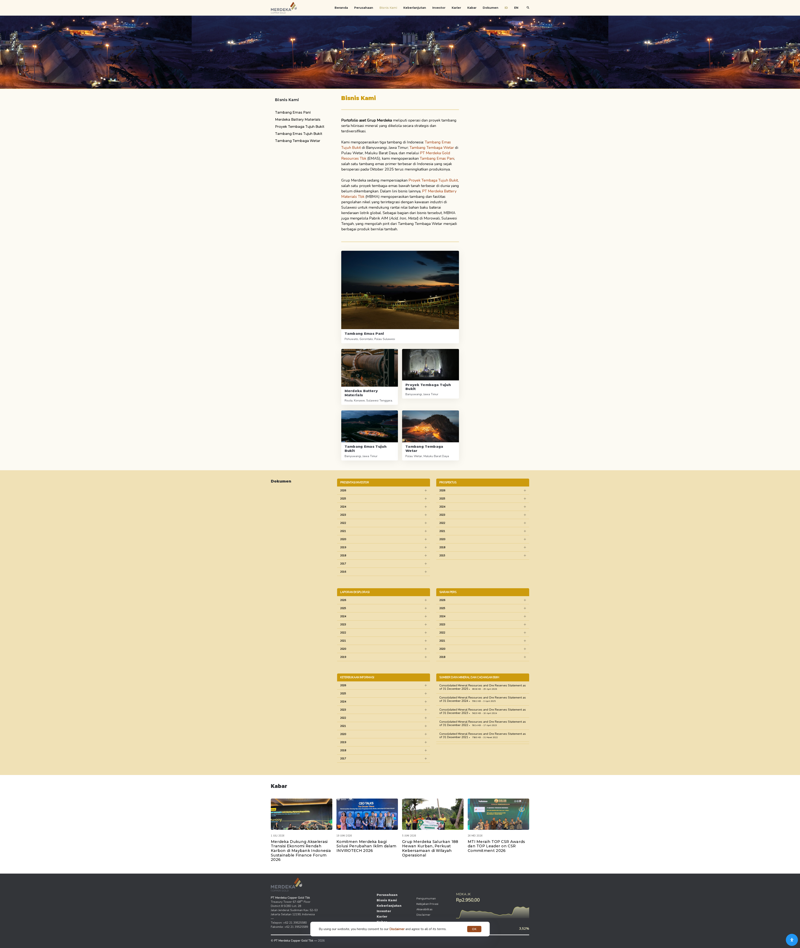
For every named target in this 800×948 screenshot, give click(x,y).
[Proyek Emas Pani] (400, 297)
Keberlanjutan (414, 8)
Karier (456, 8)
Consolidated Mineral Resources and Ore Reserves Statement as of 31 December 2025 (482, 687)
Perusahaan (363, 8)
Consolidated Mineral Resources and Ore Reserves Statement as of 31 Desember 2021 (482, 735)
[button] (528, 7)
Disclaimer (423, 914)
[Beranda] (286, 885)
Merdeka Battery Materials (297, 120)
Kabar (471, 8)
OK (474, 929)
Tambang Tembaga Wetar (297, 141)
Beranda (341, 8)
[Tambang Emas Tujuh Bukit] (369, 435)
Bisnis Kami (388, 8)
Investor (438, 8)
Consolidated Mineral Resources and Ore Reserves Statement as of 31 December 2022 (482, 723)
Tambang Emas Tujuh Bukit (298, 134)
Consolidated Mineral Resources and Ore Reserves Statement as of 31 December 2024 (482, 699)
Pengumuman (426, 898)
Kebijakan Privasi (427, 903)
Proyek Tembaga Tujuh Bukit (299, 127)
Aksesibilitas (424, 909)
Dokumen (490, 8)
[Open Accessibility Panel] (792, 940)
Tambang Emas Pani (293, 112)
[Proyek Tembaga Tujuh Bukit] (430, 374)
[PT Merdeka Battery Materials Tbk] (369, 377)
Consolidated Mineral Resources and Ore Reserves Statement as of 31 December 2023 (482, 711)
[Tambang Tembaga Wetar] (430, 435)
